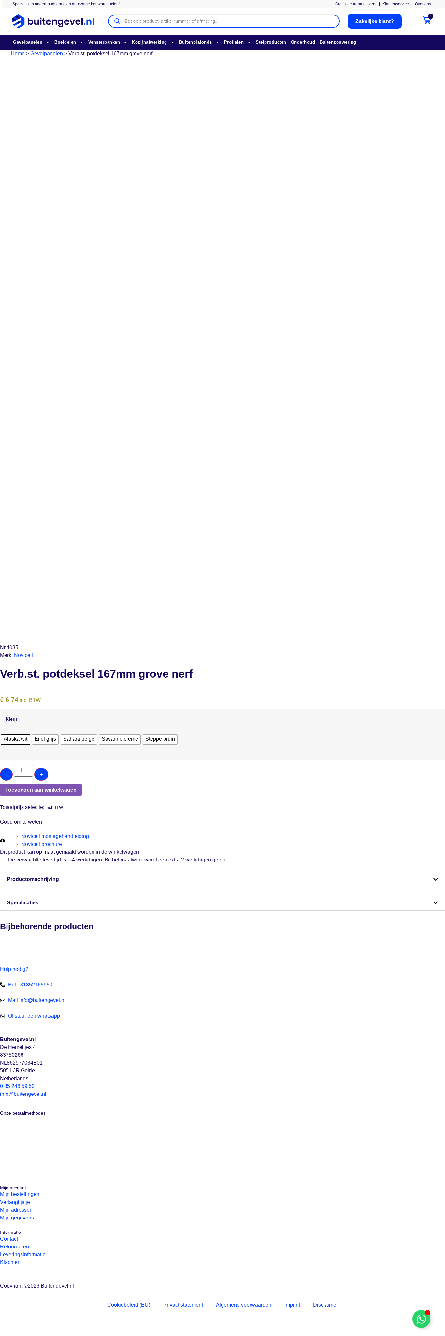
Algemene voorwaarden (243, 1305)
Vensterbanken (104, 42)
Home (18, 53)
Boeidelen (65, 42)
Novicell (23, 655)
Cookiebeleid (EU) (128, 1305)
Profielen (234, 42)
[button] (3, 800)
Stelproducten (271, 42)
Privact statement (183, 1305)
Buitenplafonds (195, 42)
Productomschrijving (33, 879)
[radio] (15, 739)
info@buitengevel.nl (23, 1094)
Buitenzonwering (338, 42)
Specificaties (22, 902)
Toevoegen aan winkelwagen (41, 789)
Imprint (292, 1305)
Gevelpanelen (27, 42)
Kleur (11, 719)
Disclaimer (325, 1305)
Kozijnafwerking (149, 42)
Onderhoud (303, 42)
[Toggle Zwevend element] (421, 1319)
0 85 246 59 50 (17, 1086)
